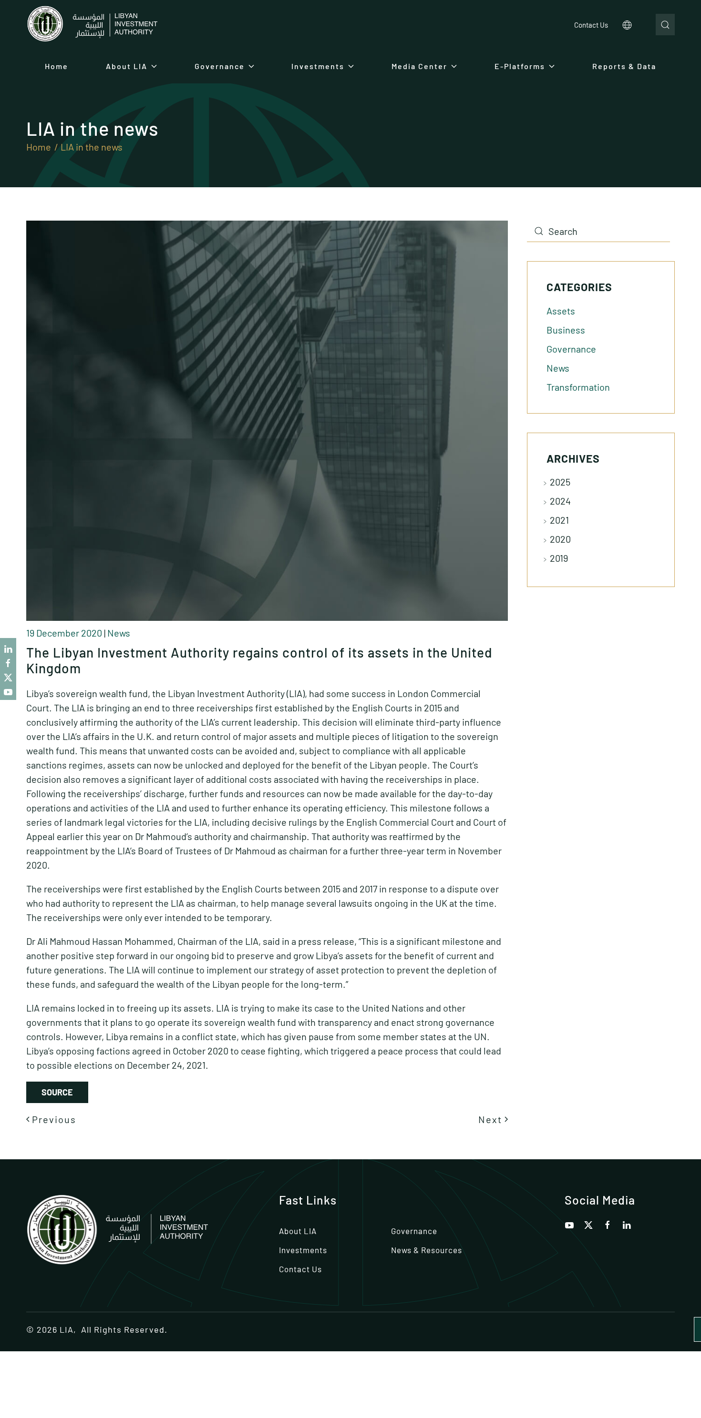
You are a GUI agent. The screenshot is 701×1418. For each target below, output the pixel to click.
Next (490, 1119)
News (118, 632)
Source (57, 1092)
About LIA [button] (126, 66)
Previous (54, 1119)
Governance (571, 348)
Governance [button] (220, 66)
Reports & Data (624, 66)
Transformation (578, 387)
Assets (560, 310)
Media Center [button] (419, 66)
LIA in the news (92, 146)
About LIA (298, 1231)
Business (565, 329)
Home (56, 66)
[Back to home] (91, 25)
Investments (303, 1250)
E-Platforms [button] (520, 66)
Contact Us (591, 24)
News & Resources (426, 1250)
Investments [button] (317, 66)
